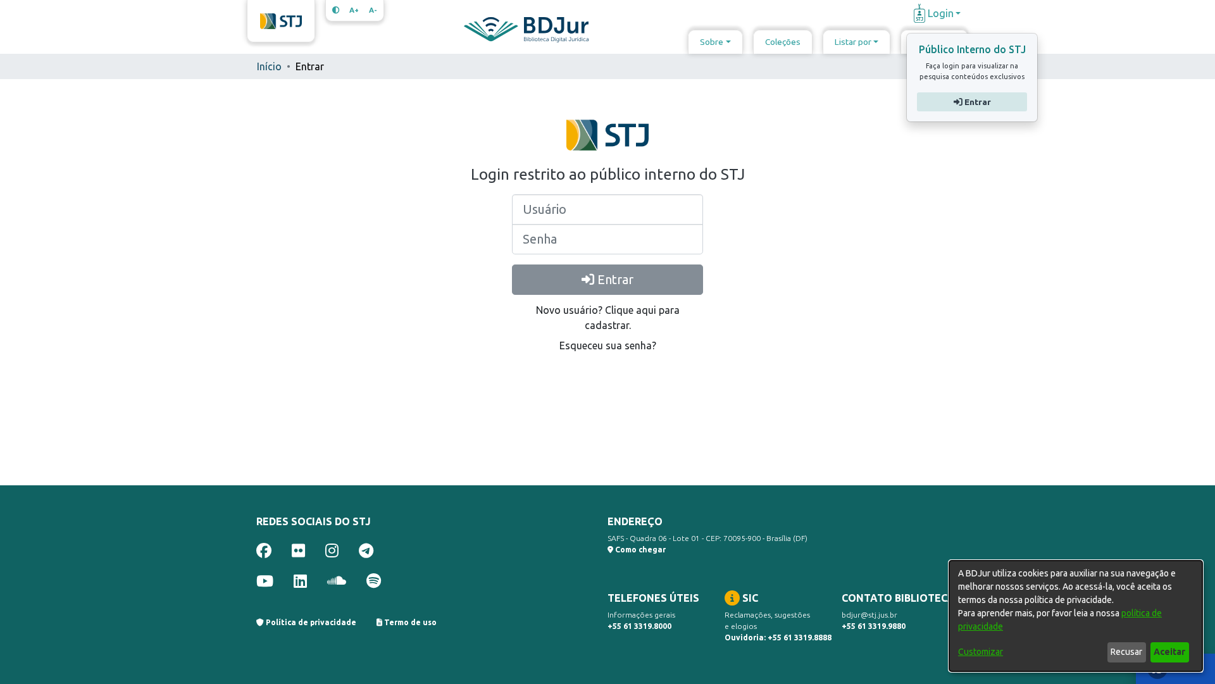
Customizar (980, 652)
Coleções (783, 42)
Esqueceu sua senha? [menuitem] (607, 345)
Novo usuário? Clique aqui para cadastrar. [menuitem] (608, 317)
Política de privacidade (310, 622)
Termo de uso (409, 622)
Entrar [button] (976, 102)
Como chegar (639, 549)
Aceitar (1169, 652)
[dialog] (1075, 616)
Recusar (1126, 652)
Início (269, 66)
